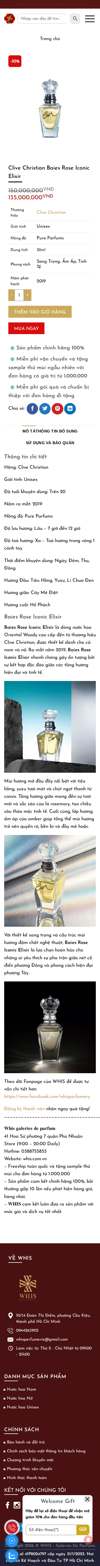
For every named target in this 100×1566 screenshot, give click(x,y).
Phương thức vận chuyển (29, 1469)
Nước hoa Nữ (19, 1398)
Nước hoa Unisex (23, 1407)
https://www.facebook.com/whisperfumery (47, 1096)
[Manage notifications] (88, 1539)
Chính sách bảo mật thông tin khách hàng (46, 1451)
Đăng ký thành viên (24, 1109)
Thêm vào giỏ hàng (40, 312)
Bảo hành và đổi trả (26, 1442)
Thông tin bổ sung (57, 431)
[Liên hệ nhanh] (12, 1524)
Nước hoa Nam (21, 1390)
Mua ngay (26, 329)
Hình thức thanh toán (27, 1478)
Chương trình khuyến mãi (30, 1460)
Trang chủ (50, 39)
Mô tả (29, 431)
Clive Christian (51, 212)
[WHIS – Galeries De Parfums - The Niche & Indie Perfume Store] (9, 18)
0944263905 (27, 1331)
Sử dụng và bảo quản (50, 443)
